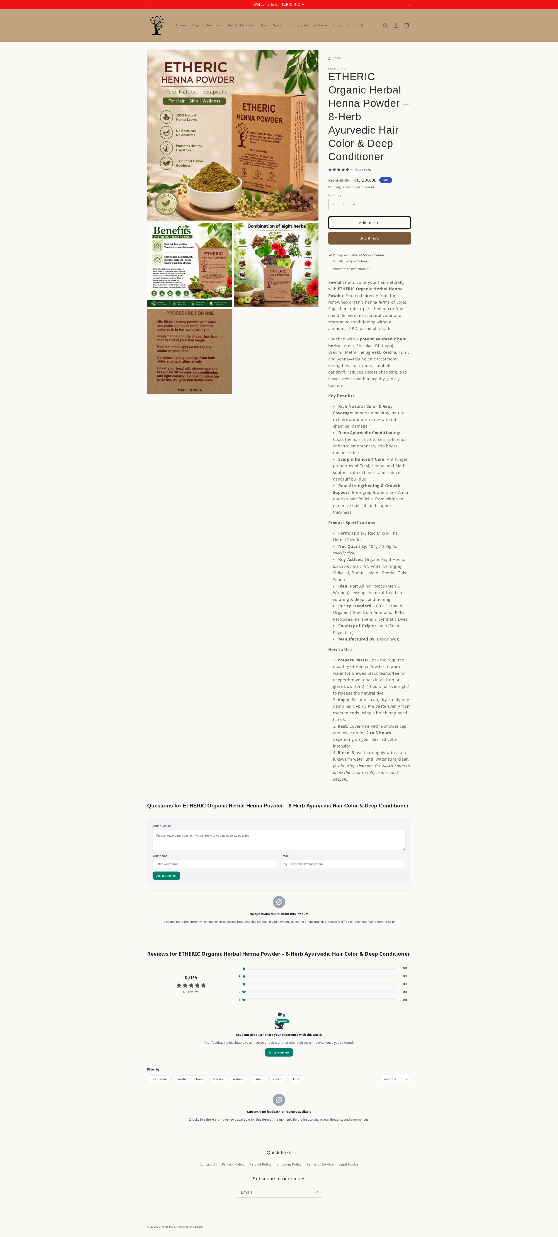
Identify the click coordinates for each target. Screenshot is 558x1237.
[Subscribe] (316, 1192)
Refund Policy (260, 1164)
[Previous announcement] (148, 4)
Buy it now (369, 238)
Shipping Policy (289, 1164)
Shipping (334, 187)
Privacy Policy (233, 1164)
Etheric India (167, 1227)
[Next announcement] (410, 4)
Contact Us (208, 1164)
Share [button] (337, 58)
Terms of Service (320, 1164)
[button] (385, 25)
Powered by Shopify (190, 1227)
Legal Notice (349, 1164)
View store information (352, 269)
